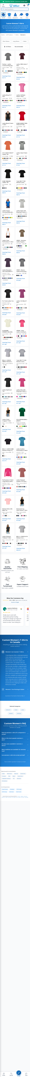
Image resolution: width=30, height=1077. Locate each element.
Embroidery (12, 789)
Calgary (22, 796)
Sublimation (11, 791)
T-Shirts (16, 35)
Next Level (16, 773)
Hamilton (22, 797)
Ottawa (6, 797)
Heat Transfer (18, 791)
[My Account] (24, 6)
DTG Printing (4, 791)
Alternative (19, 778)
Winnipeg (13, 797)
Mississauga (18, 797)
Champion (4, 776)
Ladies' (22, 709)
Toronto (19, 796)
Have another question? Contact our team (15, 761)
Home (3, 35)
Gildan (3, 773)
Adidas (14, 776)
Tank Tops (19, 713)
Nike (9, 776)
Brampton (26, 797)
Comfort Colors (22, 773)
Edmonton (10, 797)
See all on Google (15, 602)
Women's (11, 713)
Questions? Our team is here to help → (15, 696)
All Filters (8, 46)
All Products (9, 35)
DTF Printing (19, 789)
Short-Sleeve (6, 41)
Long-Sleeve (16, 41)
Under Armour (20, 776)
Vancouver (25, 796)
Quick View (9, 54)
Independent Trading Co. (6, 778)
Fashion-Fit (8, 709)
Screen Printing (5, 789)
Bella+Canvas (9, 773)
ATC (13, 778)
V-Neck (24, 41)
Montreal (3, 797)
